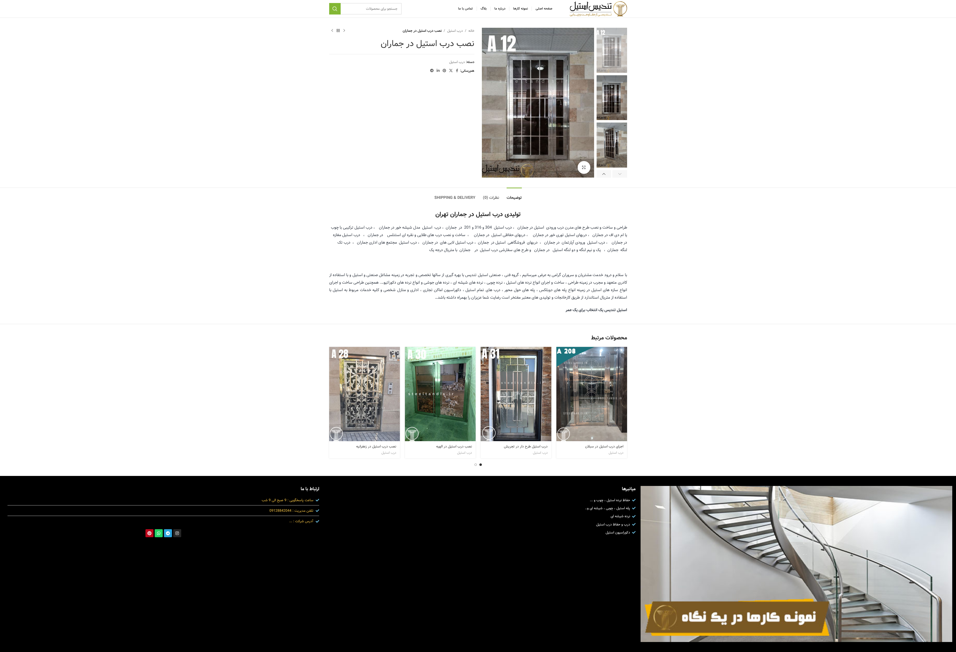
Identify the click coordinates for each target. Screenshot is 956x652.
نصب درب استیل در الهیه (454, 446)
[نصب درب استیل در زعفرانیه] (364, 394)
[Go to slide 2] (475, 464)
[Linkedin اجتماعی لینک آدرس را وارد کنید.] (438, 70)
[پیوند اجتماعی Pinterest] (444, 70)
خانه (471, 31)
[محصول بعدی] (332, 31)
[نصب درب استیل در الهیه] (440, 394)
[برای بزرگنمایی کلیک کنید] (584, 167)
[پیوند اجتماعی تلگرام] (432, 70)
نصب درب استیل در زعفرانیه (376, 446)
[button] (619, 174)
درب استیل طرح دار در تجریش (526, 446)
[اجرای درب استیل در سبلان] (591, 394)
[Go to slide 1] (480, 464)
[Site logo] (598, 9)
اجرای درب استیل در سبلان (604, 446)
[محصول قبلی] (344, 31)
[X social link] (451, 70)
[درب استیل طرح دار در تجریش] (516, 394)
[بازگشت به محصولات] (338, 31)
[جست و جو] (335, 9)
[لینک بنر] (796, 564)
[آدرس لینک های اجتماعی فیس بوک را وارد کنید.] (457, 70)
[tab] (514, 195)
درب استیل (455, 31)
